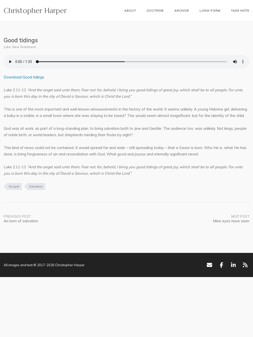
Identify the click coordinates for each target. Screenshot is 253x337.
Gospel (14, 186)
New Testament (24, 47)
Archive (181, 10)
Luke (7, 47)
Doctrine (155, 10)
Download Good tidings (24, 77)
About (130, 10)
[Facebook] (221, 265)
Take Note (240, 10)
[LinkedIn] (233, 265)
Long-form (210, 10)
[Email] (209, 265)
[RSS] (245, 265)
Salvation (36, 186)
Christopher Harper (35, 10)
